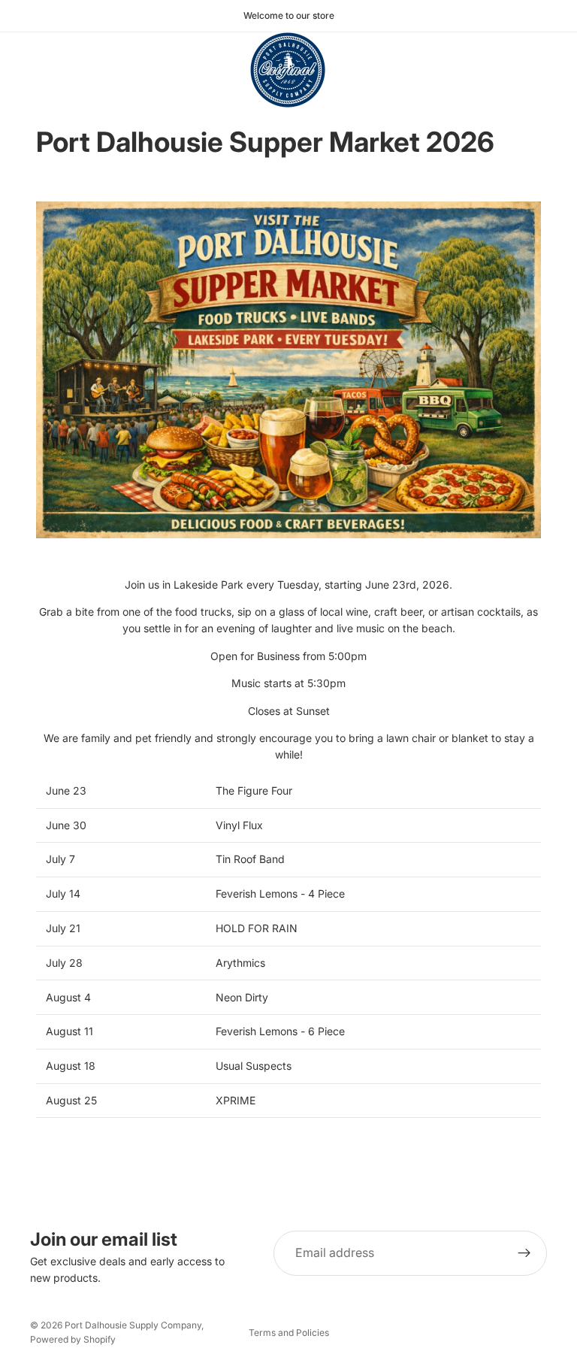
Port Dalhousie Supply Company (133, 1325)
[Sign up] (524, 1253)
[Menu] (17, 70)
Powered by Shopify (73, 1339)
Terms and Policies (289, 1332)
